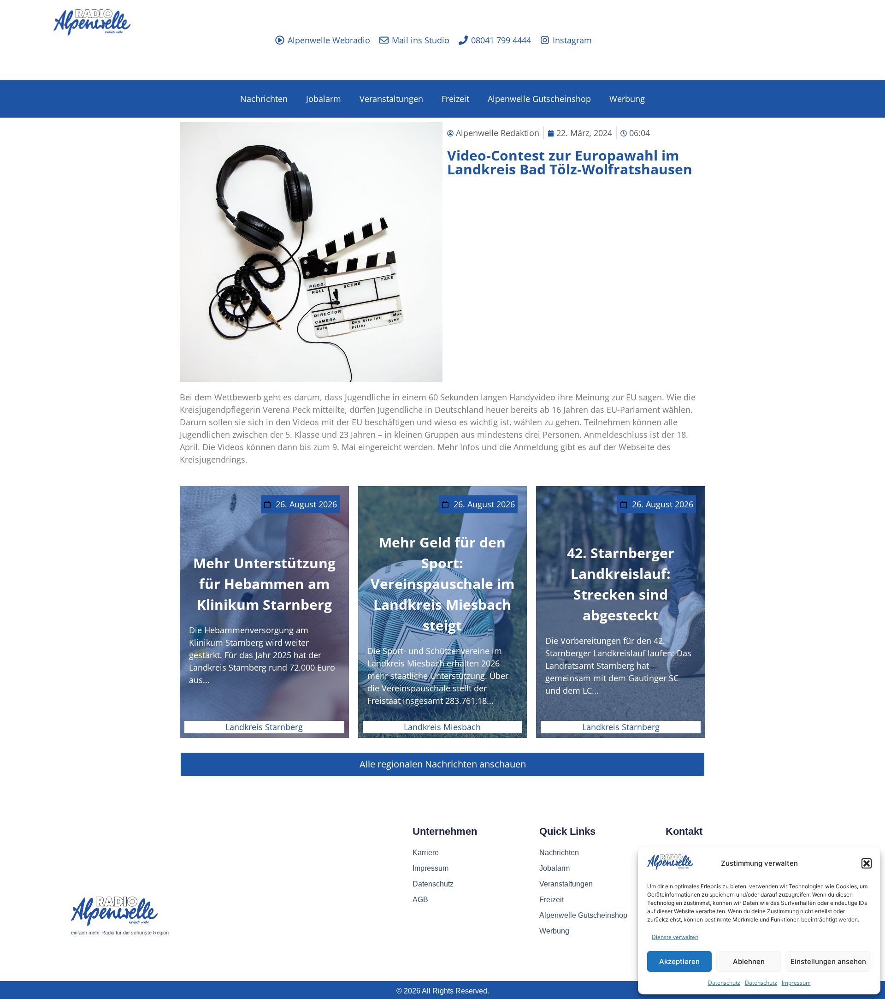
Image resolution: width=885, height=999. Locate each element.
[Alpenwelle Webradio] (279, 40)
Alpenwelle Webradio (329, 40)
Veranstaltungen (391, 98)
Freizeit (455, 98)
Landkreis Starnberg (264, 726)
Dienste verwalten (675, 937)
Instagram (572, 40)
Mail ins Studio (420, 40)
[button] (866, 863)
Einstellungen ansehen (828, 961)
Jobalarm (323, 98)
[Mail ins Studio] (384, 40)
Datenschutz (724, 983)
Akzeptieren (679, 961)
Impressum (796, 983)
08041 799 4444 (501, 40)
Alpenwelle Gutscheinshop (539, 98)
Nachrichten (264, 98)
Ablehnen (749, 961)
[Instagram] (544, 40)
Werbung (627, 98)
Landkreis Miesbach (442, 726)
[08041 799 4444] (463, 40)
